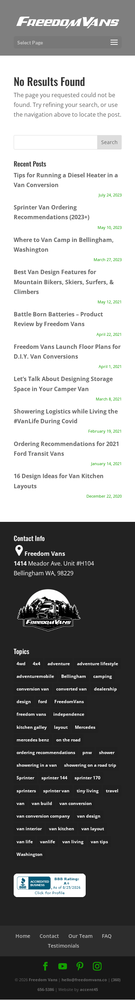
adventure (59, 664)
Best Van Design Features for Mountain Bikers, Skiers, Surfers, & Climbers (64, 281)
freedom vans (31, 714)
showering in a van (37, 765)
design (24, 701)
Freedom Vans (43, 979)
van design (88, 816)
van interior (29, 829)
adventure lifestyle (97, 664)
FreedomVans (69, 701)
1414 (20, 563)
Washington (29, 854)
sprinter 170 (87, 778)
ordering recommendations (46, 752)
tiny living (88, 791)
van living (73, 842)
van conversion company (43, 816)
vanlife (47, 842)
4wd (21, 664)
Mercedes (85, 727)
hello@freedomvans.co (84, 979)
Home (22, 935)
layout (61, 727)
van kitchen (61, 829)
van (20, 803)
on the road (68, 740)
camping (102, 676)
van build (42, 803)
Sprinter (25, 778)
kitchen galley (32, 727)
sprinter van (56, 791)
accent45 (89, 989)
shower (106, 752)
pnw (87, 752)
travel (112, 791)
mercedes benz (33, 740)
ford (42, 701)
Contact (49, 935)
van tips (99, 842)
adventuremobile (35, 676)
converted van (71, 689)
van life (25, 842)
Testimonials (63, 945)
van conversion (75, 803)
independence (68, 714)
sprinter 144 (54, 778)
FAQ (107, 935)
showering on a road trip (90, 765)
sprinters (26, 791)
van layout (92, 829)
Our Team (80, 935)
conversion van (33, 689)
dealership (105, 689)
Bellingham (73, 676)
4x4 (36, 664)
